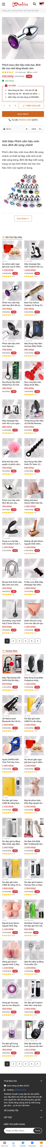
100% (33, 129)
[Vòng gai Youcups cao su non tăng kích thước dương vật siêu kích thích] (12, 989)
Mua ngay (23, 114)
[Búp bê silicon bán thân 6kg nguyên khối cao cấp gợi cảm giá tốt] (34, 786)
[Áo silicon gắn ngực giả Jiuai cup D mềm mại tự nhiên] (12, 250)
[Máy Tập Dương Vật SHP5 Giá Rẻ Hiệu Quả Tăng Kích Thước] (12, 664)
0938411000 (25, 119)
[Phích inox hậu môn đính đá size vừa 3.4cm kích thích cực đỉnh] (12, 488)
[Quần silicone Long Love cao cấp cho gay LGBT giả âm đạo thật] (34, 609)
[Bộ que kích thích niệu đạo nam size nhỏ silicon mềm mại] (12, 568)
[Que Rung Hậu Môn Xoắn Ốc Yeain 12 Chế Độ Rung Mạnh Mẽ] (34, 448)
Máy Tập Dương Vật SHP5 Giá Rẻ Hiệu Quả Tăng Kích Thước (11, 680)
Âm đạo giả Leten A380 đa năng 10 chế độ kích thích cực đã (11, 885)
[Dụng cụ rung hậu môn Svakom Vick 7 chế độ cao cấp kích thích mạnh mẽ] (12, 527)
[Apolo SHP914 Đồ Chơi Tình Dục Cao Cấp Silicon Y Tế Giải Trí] (12, 745)
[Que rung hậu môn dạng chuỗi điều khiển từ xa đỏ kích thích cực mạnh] (34, 370)
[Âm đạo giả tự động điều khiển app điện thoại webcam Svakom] (12, 827)
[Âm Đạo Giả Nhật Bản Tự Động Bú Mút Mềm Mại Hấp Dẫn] (34, 827)
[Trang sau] (37, 640)
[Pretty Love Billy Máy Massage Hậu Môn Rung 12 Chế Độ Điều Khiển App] (34, 568)
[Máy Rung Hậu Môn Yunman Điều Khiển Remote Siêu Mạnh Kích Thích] (34, 329)
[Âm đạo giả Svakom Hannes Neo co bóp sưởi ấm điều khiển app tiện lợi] (34, 868)
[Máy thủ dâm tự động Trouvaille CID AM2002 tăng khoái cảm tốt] (34, 950)
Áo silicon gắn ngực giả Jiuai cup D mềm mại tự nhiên (11, 266)
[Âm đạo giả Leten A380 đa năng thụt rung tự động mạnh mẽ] (12, 786)
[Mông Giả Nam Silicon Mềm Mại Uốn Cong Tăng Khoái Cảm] (34, 488)
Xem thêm (22, 218)
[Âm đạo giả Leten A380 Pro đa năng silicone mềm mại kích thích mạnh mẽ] (34, 705)
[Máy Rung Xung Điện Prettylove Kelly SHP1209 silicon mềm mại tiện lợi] (34, 664)
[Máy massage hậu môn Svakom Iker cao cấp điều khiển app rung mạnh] (34, 250)
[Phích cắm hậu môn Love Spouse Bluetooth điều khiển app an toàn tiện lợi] (12, 329)
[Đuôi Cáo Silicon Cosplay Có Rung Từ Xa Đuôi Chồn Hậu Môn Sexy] (34, 291)
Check (38, 1130)
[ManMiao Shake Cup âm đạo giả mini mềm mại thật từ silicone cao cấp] (34, 909)
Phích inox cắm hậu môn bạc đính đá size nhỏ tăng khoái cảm (11, 305)
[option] (23, 38)
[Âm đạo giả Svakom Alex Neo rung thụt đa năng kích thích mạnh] (34, 989)
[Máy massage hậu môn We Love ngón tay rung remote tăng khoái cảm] (12, 409)
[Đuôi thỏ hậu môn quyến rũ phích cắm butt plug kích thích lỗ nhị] (12, 448)
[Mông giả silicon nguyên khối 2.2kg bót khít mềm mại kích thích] (12, 950)
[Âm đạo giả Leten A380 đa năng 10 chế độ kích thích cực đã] (12, 868)
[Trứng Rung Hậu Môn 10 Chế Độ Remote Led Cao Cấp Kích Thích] (34, 409)
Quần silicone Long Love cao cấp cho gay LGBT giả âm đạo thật (34, 623)
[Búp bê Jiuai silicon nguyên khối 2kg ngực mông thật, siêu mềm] (12, 909)
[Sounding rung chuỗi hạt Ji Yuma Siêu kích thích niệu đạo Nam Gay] (12, 609)
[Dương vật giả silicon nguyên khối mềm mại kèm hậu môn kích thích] (34, 527)
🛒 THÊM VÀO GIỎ (31, 105)
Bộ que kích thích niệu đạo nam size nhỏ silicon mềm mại (12, 585)
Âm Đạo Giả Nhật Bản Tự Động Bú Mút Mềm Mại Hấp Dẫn (33, 844)
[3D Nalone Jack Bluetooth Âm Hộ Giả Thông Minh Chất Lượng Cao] (12, 705)
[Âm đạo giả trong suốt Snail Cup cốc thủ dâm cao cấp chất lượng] (12, 1029)
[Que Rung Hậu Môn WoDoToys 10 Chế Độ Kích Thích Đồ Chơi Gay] (12, 370)
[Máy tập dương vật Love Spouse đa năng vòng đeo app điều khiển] (34, 1029)
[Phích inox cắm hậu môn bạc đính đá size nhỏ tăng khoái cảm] (23, 38)
